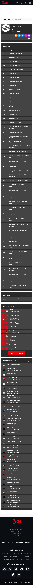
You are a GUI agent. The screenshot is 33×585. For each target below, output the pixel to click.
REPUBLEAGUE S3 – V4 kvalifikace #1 (19, 151)
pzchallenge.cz (25, 556)
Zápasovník (6, 19)
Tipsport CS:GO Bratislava (16, 97)
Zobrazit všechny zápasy (16, 353)
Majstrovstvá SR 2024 (15, 57)
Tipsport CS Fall (13, 61)
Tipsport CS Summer (15, 65)
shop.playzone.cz (9, 559)
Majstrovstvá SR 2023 (15, 89)
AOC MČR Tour (13, 167)
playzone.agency (14, 556)
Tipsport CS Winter (14, 77)
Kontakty (28, 542)
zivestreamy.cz (20, 559)
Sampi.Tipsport (18, 19)
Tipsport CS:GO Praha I (15, 101)
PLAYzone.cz (14, 582)
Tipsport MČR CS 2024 (15, 53)
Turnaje (10, 542)
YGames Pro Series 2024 (16, 69)
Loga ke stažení (16, 535)
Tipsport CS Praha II (14, 85)
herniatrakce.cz (14, 553)
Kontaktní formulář (16, 538)
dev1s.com (5, 553)
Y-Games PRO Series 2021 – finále (18, 180)
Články (4, 542)
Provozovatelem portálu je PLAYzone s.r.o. (16, 527)
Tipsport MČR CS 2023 (15, 81)
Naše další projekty (16, 550)
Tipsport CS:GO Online (15, 132)
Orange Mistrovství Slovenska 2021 (18, 171)
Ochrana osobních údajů (16, 531)
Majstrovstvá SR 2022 (15, 118)
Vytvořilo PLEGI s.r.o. (25, 582)
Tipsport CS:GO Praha (15, 122)
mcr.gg (6, 556)
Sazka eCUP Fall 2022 (15, 110)
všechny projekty (27, 559)
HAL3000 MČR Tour (14, 241)
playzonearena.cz (26, 553)
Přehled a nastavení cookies (16, 529)
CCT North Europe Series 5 (16, 93)
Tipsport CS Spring (14, 73)
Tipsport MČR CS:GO (15, 114)
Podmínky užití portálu (16, 533)
